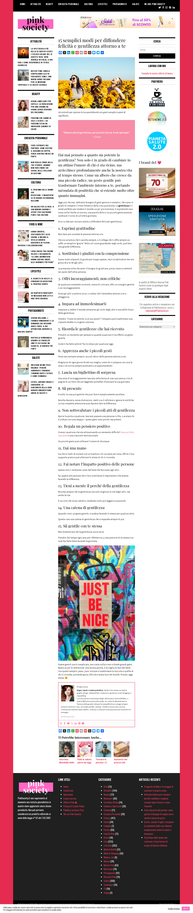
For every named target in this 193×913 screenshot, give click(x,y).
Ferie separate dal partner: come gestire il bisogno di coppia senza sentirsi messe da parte (158, 814)
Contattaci (68, 790)
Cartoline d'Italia (111, 802)
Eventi (106, 822)
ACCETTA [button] (185, 908)
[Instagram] (61, 723)
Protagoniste (120, 4)
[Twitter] (72, 723)
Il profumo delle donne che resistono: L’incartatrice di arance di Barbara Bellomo (156, 841)
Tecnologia (108, 884)
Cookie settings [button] (174, 908)
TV (105, 888)
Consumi (107, 810)
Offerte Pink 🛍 (70, 802)
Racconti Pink (110, 877)
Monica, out (109, 857)
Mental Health (110, 849)
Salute (135, 4)
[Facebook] (64, 723)
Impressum (68, 794)
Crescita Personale (68, 4)
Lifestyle (103, 4)
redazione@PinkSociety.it (157, 310)
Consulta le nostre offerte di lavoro (157, 73)
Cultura (88, 4)
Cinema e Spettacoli (113, 806)
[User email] (83, 723)
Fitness (107, 830)
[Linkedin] (75, 723)
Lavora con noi (69, 798)
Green (106, 837)
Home (22, 4)
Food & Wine (109, 833)
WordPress (171, 904)
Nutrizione (108, 869)
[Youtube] (68, 723)
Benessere (108, 798)
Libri (106, 841)
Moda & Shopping (111, 853)
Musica (107, 861)
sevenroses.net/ (68, 717)
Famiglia (107, 826)
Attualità (35, 4)
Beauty (49, 4)
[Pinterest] (79, 723)
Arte (106, 786)
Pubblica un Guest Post (73, 810)
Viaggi (106, 892)
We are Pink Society (154, 4)
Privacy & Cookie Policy (73, 806)
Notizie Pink (109, 865)
